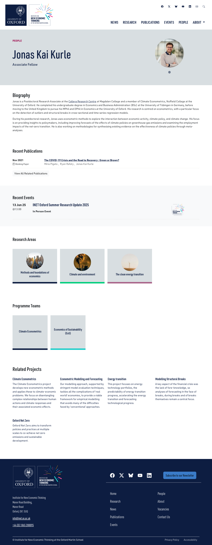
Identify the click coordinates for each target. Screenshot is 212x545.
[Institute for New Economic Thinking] (29, 14)
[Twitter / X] (169, 6)
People (183, 22)
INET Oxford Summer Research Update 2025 (61, 204)
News (114, 22)
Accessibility (190, 539)
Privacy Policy (172, 539)
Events (169, 22)
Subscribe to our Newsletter (180, 475)
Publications (150, 22)
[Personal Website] (169, 71)
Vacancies (163, 509)
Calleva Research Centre (82, 101)
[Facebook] (162, 6)
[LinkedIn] (189, 6)
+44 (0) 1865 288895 (23, 525)
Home (113, 493)
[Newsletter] (196, 6)
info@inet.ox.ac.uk (21, 518)
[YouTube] (183, 6)
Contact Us (164, 516)
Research (129, 22)
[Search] (203, 6)
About (161, 501)
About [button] (197, 22)
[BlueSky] (176, 6)
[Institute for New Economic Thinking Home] (38, 480)
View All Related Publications (30, 173)
